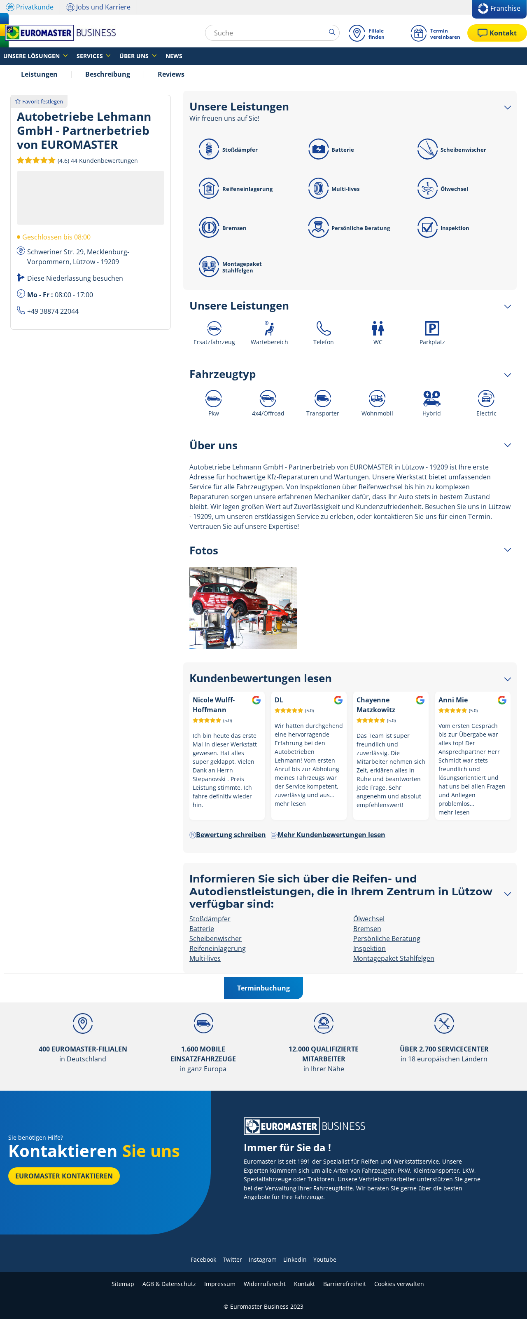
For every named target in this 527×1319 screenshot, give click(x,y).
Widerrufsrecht (265, 1284)
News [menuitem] (174, 56)
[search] (334, 32)
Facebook (203, 1259)
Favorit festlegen (42, 101)
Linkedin (295, 1259)
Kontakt (304, 1284)
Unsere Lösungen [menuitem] (32, 56)
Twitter (232, 1259)
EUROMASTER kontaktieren (64, 1176)
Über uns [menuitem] (134, 56)
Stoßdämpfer (240, 149)
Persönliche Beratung (360, 228)
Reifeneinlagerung (247, 188)
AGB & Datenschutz (169, 1284)
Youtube (324, 1259)
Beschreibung (107, 74)
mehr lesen (290, 803)
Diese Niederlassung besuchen (75, 278)
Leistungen (39, 74)
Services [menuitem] (91, 56)
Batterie (342, 149)
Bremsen (234, 228)
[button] (97, 160)
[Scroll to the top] (505, 1301)
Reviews (171, 74)
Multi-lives (345, 188)
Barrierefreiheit (344, 1284)
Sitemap (123, 1284)
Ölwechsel (454, 188)
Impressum (220, 1284)
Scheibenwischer (463, 149)
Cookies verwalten (399, 1284)
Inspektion (455, 228)
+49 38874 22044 (53, 311)
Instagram (263, 1259)
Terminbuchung (263, 988)
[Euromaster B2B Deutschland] (58, 32)
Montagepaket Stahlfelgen (242, 267)
